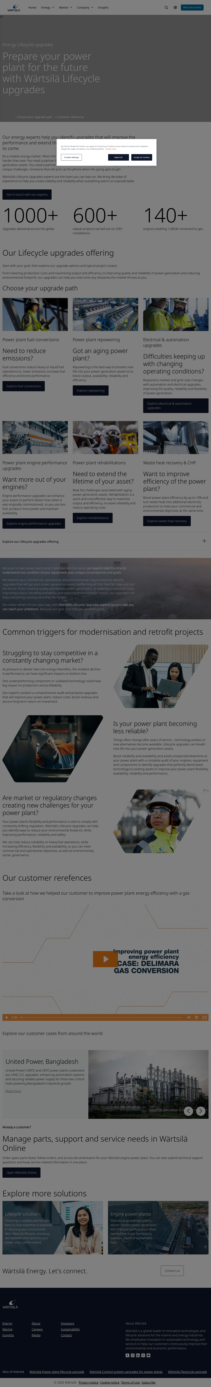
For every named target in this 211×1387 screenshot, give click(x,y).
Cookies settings (71, 157)
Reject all (118, 157)
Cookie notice (110, 149)
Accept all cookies (142, 157)
